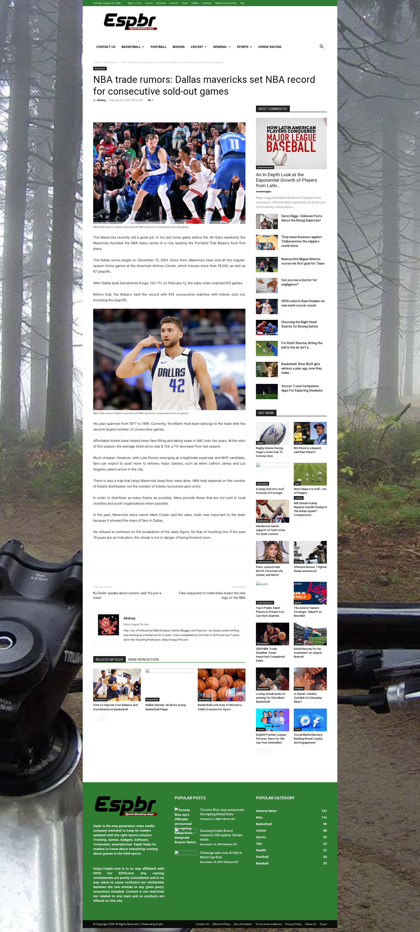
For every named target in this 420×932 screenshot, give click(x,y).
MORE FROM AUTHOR (143, 659)
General (220, 47)
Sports (242, 47)
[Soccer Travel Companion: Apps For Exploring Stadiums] (267, 391)
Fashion (299, 688)
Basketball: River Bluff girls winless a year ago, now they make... (301, 368)
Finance (174, 3)
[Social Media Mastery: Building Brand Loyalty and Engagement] (310, 720)
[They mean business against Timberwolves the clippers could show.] (267, 242)
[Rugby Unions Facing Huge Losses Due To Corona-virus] (272, 433)
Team (323, 924)
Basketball (131, 47)
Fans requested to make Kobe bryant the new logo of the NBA (212, 595)
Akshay (101, 100)
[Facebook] (97, 110)
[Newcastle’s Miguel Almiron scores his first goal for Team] (267, 264)
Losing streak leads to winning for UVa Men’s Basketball (270, 697)
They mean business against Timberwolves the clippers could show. (301, 241)
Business (161, 3)
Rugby (260, 442)
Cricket (197, 47)
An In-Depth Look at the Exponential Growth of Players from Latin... (286, 180)
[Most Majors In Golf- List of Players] (310, 474)
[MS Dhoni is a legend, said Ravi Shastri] (310, 433)
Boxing (179, 47)
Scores (149, 3)
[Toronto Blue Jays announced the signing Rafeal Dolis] (185, 826)
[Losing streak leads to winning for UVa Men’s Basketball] (272, 678)
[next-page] (103, 718)
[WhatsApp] (127, 110)
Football (158, 47)
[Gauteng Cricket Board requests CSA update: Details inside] (185, 836)
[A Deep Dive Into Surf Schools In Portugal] (272, 474)
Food (185, 3)
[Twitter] (107, 110)
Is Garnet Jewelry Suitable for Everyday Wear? (308, 697)
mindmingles (263, 191)
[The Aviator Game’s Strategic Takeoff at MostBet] (310, 593)
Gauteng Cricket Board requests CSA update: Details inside (221, 835)
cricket (298, 442)
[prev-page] (96, 718)
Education (262, 483)
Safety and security (225, 3)
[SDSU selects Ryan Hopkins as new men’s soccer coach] (267, 306)
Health (195, 3)
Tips (242, 3)
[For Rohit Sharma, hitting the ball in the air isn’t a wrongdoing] (267, 348)
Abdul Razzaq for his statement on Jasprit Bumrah (308, 652)
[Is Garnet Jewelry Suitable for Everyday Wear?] (310, 678)
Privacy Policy (293, 924)
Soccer (260, 729)
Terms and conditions (269, 924)
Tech (297, 729)
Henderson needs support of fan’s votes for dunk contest (270, 530)
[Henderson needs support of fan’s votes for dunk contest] (272, 511)
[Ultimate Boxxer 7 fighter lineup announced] (310, 552)
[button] (321, 47)
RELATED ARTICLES (109, 659)
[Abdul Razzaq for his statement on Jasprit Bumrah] (310, 634)
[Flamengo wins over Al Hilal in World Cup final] (185, 858)
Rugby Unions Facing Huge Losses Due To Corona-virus (269, 452)
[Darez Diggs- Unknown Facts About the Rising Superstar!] (267, 221)
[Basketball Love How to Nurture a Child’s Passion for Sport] (221, 685)
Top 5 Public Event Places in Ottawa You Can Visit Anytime (270, 611)
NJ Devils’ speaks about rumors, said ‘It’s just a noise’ (127, 595)
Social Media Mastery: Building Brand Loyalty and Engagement (308, 738)
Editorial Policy (221, 924)
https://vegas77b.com (136, 624)
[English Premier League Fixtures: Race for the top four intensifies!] (272, 720)
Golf (297, 483)
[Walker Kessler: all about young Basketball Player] (169, 685)
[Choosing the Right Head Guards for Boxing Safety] (267, 327)
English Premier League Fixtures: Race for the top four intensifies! (271, 738)
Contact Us (106, 47)
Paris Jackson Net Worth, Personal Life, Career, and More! (269, 571)
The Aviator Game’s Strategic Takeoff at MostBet (308, 611)
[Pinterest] (117, 110)
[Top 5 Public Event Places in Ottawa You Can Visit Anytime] (272, 593)
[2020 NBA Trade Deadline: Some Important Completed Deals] (272, 634)
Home (97, 62)
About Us (310, 924)
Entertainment (265, 167)
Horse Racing (269, 47)
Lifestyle (207, 3)
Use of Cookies (243, 924)
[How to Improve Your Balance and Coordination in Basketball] (117, 685)
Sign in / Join (135, 3)
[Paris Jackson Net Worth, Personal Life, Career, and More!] (272, 552)
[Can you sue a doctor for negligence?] (267, 285)
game (298, 602)
